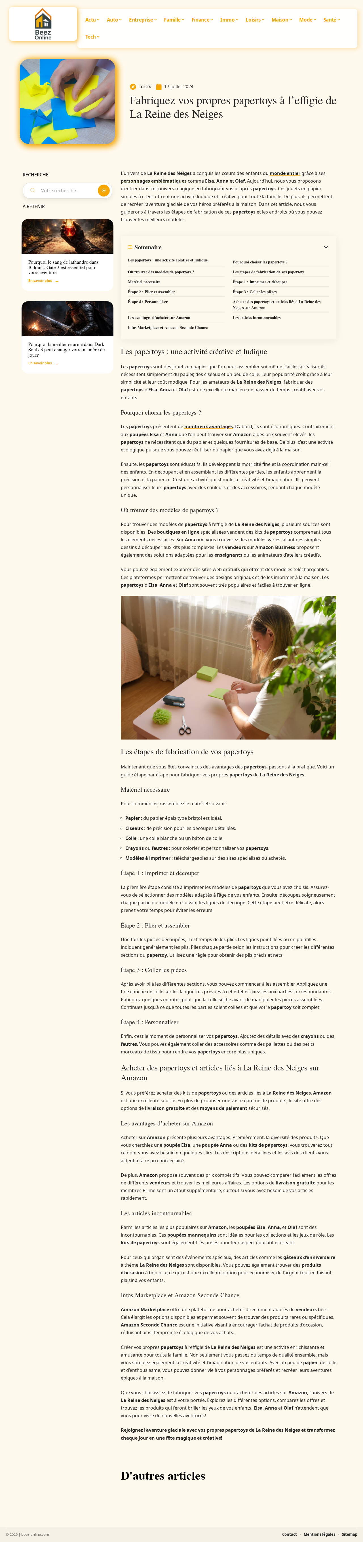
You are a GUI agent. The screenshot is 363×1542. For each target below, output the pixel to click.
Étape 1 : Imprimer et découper (260, 282)
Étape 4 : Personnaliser (148, 302)
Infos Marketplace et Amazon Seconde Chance (168, 327)
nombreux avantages (208, 426)
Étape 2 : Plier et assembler (151, 292)
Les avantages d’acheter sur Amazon (159, 317)
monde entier (285, 173)
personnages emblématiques (154, 181)
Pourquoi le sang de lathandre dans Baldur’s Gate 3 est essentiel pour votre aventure (63, 267)
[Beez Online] (43, 23)
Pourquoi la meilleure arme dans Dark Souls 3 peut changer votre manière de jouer (66, 349)
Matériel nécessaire (144, 282)
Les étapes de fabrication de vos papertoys (268, 272)
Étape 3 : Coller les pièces (255, 292)
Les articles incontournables (256, 317)
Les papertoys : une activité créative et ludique (168, 260)
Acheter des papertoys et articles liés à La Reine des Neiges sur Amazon (276, 304)
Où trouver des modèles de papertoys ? (161, 272)
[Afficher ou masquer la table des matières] (245, 247)
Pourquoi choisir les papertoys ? (260, 262)
